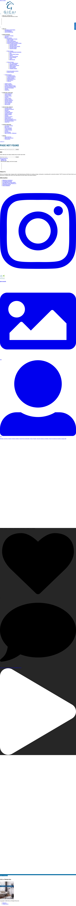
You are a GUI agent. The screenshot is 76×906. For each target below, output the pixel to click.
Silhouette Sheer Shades (15, 46)
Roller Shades (10, 51)
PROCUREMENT (6, 185)
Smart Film (7, 90)
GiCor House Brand (14, 56)
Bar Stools (7, 126)
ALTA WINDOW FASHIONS (15, 52)
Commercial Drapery (11, 76)
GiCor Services (8, 136)
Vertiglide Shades (13, 68)
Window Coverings (6, 34)
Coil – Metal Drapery (14, 63)
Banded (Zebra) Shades (12, 38)
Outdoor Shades (8, 114)
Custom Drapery (8, 74)
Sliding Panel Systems (14, 65)
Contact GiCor (5, 903)
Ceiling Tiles (7, 111)
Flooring (6, 115)
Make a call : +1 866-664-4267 (7, 15)
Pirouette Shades (13, 45)
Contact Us (2, 141)
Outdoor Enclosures (9, 118)
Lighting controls (8, 99)
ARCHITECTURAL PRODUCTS (9, 183)
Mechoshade (12, 59)
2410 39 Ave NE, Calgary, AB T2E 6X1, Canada (10, 16)
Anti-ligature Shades (9, 35)
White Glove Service (9, 137)
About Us (4, 902)
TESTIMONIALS (8, 30)
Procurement (7, 139)
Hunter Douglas (13, 57)
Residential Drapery (11, 78)
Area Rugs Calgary (9, 125)
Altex (11, 53)
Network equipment (9, 100)
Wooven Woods (10, 72)
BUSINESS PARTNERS (10, 29)
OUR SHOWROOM (9, 32)
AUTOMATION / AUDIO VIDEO (9, 182)
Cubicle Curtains (10, 77)
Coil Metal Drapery (11, 75)
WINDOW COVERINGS (7, 180)
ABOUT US (4, 28)
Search (17, 149)
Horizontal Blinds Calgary (12, 42)
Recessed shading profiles (10, 86)
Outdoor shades (8, 83)
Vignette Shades (13, 48)
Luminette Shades (13, 44)
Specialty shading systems (12, 71)
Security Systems (8, 101)
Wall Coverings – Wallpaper (10, 133)
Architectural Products (7, 107)
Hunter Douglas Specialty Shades (14, 43)
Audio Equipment (8, 93)
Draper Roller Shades (14, 54)
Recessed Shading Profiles (10, 119)
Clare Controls (8, 94)
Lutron (11, 58)
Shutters (6, 88)
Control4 (6, 96)
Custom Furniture (8, 129)
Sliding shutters (13, 66)
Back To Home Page (4, 158)
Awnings (6, 36)
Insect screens (8, 117)
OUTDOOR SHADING (7, 181)
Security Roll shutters (9, 87)
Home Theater (8, 98)
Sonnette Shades (13, 47)
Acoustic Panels (8, 108)
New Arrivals (7, 104)
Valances (9, 81)
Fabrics (11, 55)
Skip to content (3, 0)
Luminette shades (13, 64)
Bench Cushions (8, 127)
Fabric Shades (10, 40)
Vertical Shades (10, 62)
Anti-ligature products (9, 109)
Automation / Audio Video (7, 92)
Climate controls (8, 95)
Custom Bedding (8, 128)
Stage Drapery (10, 80)
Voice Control (7, 103)
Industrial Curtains (8, 116)
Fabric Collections (8, 84)
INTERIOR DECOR (6, 184)
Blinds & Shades (8, 37)
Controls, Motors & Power (10, 85)
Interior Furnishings (6, 124)
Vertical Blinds (13, 67)
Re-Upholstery (8, 132)
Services (4, 135)
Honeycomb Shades (11, 41)
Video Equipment (8, 102)
